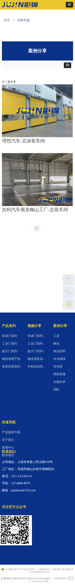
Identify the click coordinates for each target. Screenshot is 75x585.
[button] (69, 4)
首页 (7, 20)
